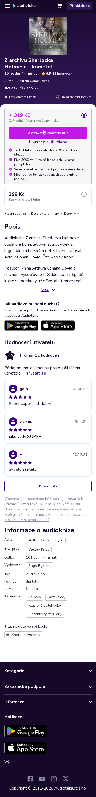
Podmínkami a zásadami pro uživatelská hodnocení (46, 517)
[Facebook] (30, 779)
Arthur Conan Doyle (34, 81)
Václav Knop (29, 87)
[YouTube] (42, 779)
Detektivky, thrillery (45, 214)
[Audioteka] (24, 6)
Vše (8, 762)
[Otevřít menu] (7, 6)
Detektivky (71, 214)
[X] (65, 779)
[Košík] (60, 6)
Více (45, 289)
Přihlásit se (80, 5)
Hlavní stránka (15, 214)
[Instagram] (54, 779)
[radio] (48, 117)
